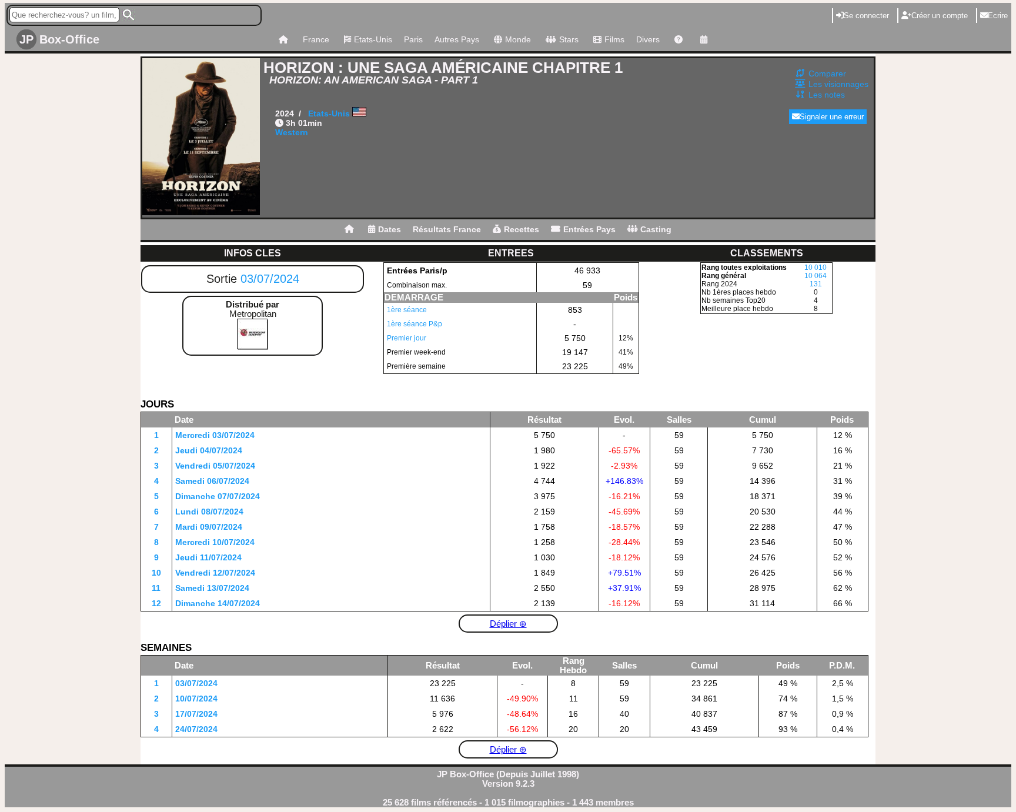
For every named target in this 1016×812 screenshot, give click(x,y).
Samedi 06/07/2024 (212, 481)
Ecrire (998, 15)
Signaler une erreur (832, 116)
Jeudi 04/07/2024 (208, 450)
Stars (569, 39)
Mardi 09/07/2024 (208, 527)
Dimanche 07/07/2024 (217, 496)
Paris (413, 39)
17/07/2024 (196, 714)
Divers (648, 39)
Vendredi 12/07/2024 (215, 572)
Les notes (826, 94)
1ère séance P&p (414, 324)
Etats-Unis (373, 39)
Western (291, 132)
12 (156, 603)
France (316, 39)
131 (816, 284)
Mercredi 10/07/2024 (215, 542)
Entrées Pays (589, 229)
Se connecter (866, 15)
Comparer (827, 73)
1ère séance (407, 310)
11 (156, 588)
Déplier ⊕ (508, 624)
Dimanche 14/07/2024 (217, 603)
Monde (518, 39)
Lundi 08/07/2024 (209, 511)
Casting (655, 229)
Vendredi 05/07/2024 (215, 465)
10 (156, 572)
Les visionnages (838, 84)
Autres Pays (457, 39)
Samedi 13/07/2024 (212, 588)
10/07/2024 (196, 698)
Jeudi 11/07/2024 (208, 557)
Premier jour (406, 338)
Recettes (521, 229)
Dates (389, 229)
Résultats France (447, 229)
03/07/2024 (269, 278)
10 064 (815, 276)
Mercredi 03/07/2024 (215, 435)
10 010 (815, 267)
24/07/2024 (196, 729)
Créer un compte (939, 15)
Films (614, 39)
